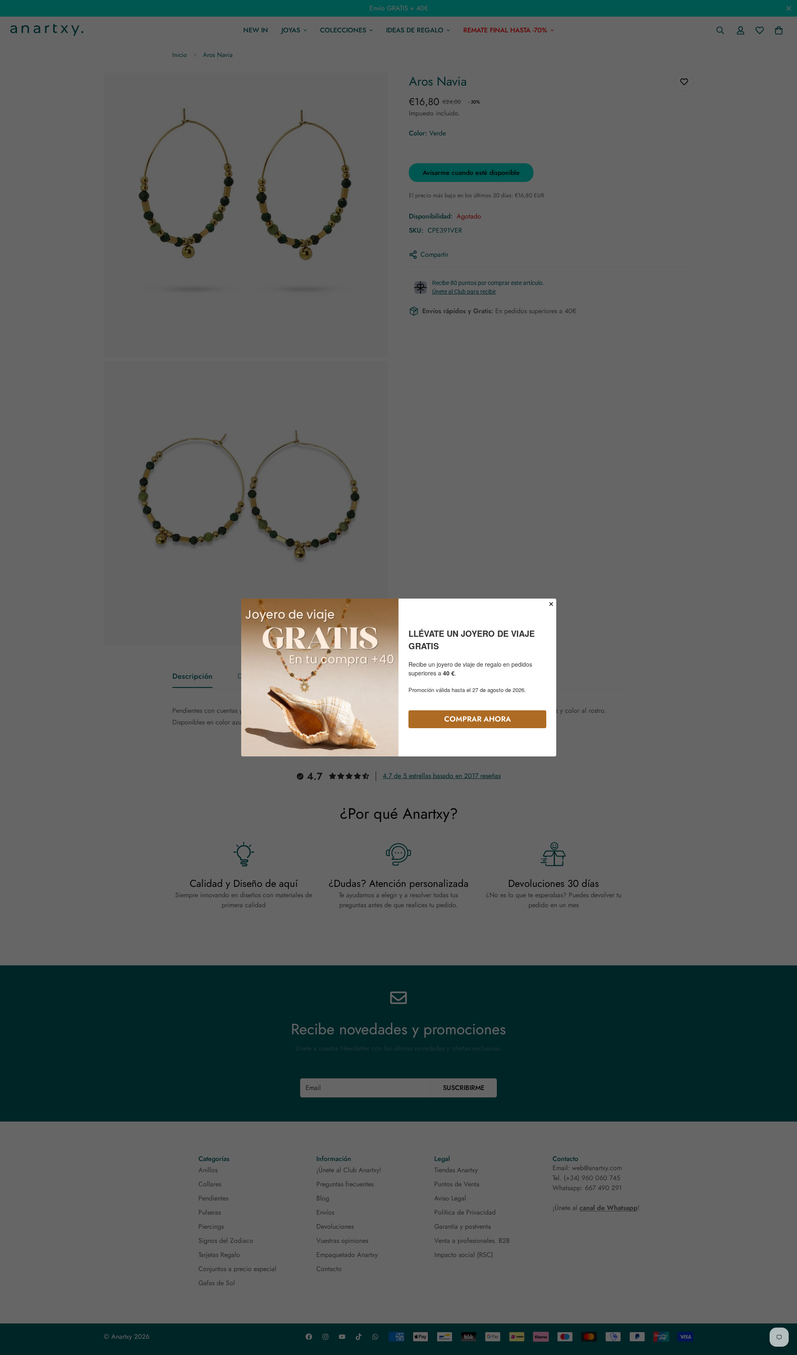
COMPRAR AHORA (477, 719)
